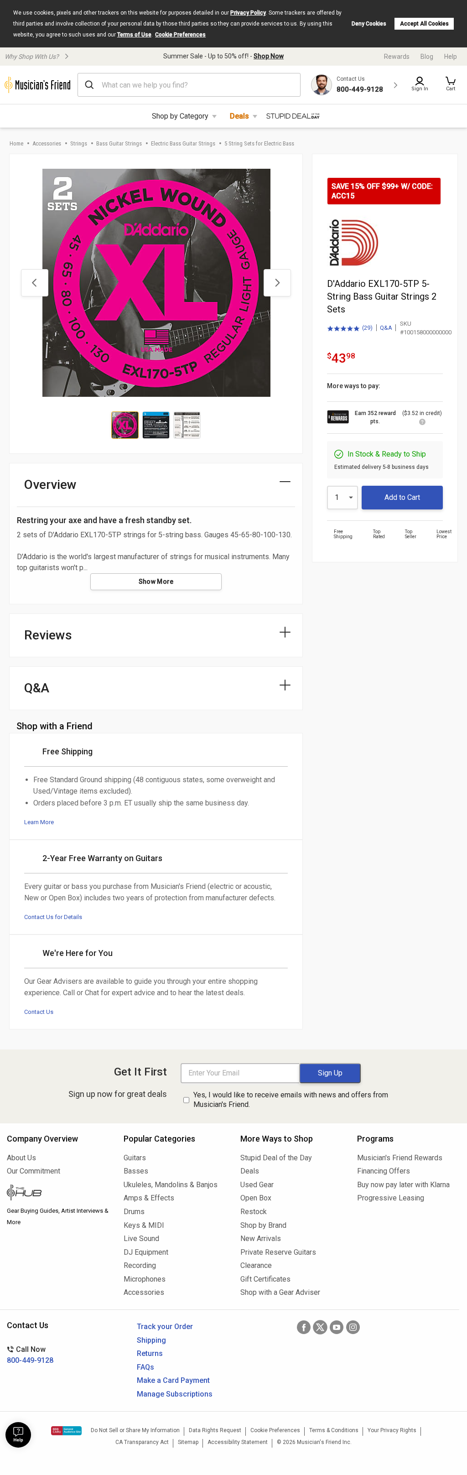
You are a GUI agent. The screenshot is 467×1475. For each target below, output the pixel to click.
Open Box (255, 1198)
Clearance (256, 1265)
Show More (156, 581)
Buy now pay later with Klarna (403, 1184)
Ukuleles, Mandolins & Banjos (171, 1184)
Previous (34, 282)
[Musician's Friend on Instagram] (353, 1327)
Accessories (46, 143)
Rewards (397, 56)
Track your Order (165, 1326)
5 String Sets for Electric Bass (259, 143)
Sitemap (188, 1442)
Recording (140, 1265)
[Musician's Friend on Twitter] (320, 1327)
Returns (150, 1353)
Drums (134, 1211)
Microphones (145, 1279)
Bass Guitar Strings (119, 143)
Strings (78, 143)
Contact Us (38, 1011)
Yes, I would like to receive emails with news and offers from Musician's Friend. (290, 1100)
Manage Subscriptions (175, 1394)
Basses (136, 1171)
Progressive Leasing (390, 1198)
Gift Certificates (265, 1279)
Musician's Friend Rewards (399, 1157)
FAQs (145, 1367)
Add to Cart (402, 497)
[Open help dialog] (18, 1435)
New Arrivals (260, 1238)
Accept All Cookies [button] (424, 24)
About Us (21, 1157)
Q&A (386, 327)
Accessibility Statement (238, 1442)
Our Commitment (33, 1171)
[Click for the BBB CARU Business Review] (66, 1430)
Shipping (151, 1340)
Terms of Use (134, 34)
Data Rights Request (215, 1430)
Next (277, 282)
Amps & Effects (149, 1198)
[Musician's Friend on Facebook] (304, 1327)
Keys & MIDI (144, 1225)
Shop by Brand (263, 1225)
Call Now (30, 1355)
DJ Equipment (146, 1252)
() (350, 328)
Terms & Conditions (333, 1430)
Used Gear (257, 1184)
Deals (239, 116)
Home (16, 143)
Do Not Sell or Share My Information (135, 1430)
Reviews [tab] (48, 635)
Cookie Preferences (180, 34)
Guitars (135, 1157)
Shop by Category (180, 116)
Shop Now (269, 56)
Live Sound (141, 1238)
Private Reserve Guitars (278, 1252)
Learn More (39, 822)
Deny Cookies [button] (369, 24)
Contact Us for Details (53, 917)
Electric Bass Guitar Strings (183, 143)
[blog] (58, 1193)
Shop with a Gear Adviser (280, 1292)
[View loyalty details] (422, 423)
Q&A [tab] (36, 688)
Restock (253, 1211)
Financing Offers (383, 1171)
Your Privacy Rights (392, 1430)
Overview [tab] (50, 484)
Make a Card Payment (173, 1380)
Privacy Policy (248, 13)
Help (450, 56)
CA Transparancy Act (142, 1442)
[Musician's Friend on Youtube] (336, 1327)
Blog (426, 56)
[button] (450, 85)
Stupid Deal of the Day (276, 1157)
